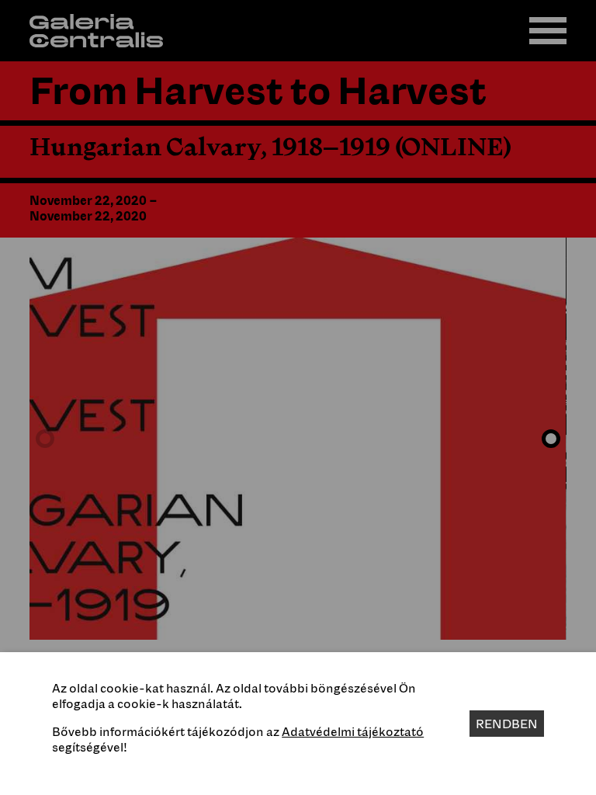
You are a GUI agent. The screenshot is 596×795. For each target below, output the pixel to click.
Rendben (507, 724)
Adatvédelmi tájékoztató (353, 731)
